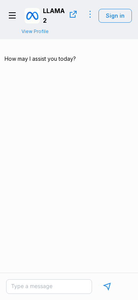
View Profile (35, 31)
